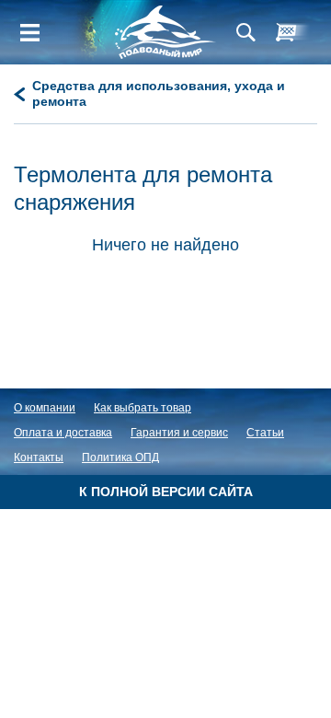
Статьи (265, 432)
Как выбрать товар (142, 407)
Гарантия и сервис (179, 432)
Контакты (38, 457)
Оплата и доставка (63, 432)
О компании (44, 407)
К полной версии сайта (166, 491)
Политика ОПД (120, 457)
